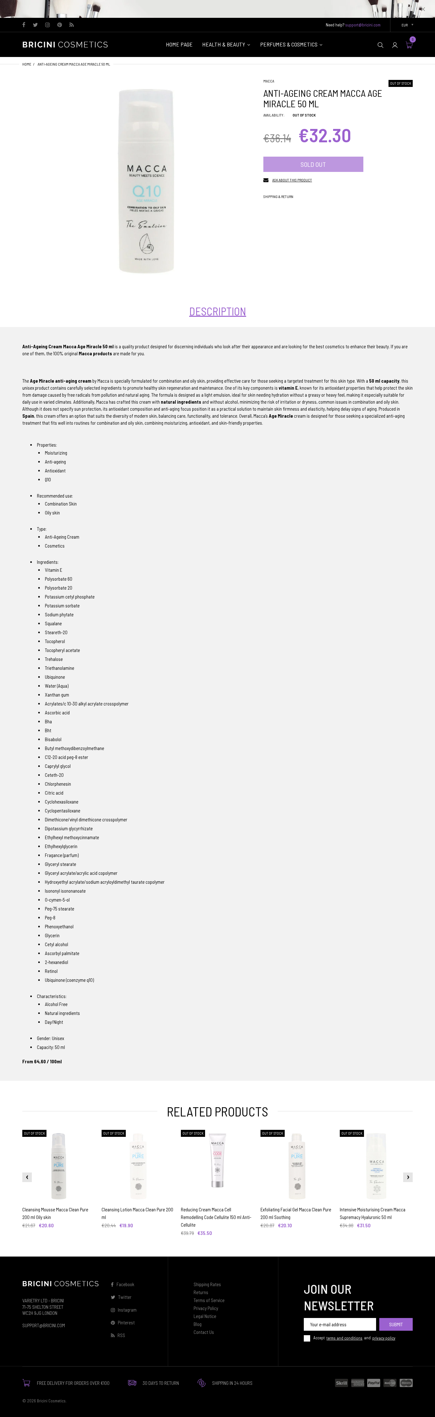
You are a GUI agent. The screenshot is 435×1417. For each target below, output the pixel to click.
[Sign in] (394, 44)
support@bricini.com (363, 24)
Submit (396, 1324)
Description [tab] (217, 311)
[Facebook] (23, 25)
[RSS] (71, 25)
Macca (268, 81)
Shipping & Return (278, 196)
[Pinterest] (59, 25)
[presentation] (27, 1177)
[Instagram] (47, 25)
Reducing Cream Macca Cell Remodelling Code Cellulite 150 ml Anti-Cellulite (216, 1217)
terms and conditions (344, 1338)
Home (26, 64)
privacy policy (383, 1338)
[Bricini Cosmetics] (66, 44)
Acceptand (354, 1338)
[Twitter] (35, 25)
